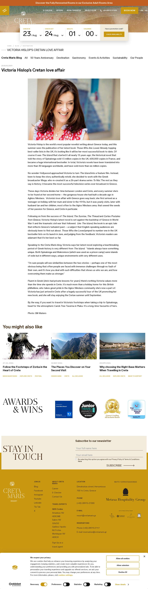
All (26, 57)
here (80, 461)
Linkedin (37, 503)
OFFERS (59, 10)
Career (55, 488)
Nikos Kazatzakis (10, 376)
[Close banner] (144, 556)
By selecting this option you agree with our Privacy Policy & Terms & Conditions (108, 460)
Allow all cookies (123, 558)
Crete (66, 376)
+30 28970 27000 (110, 10)
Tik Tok (37, 507)
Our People (136, 57)
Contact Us (57, 497)
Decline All (123, 572)
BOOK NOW (129, 10)
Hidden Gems (56, 376)
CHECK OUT (49, 29)
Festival (38, 376)
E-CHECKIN (47, 10)
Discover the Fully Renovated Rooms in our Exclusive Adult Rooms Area (74, 3)
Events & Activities (99, 57)
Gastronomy (79, 57)
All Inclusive (77, 376)
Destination (28, 46)
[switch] (66, 584)
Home (9, 46)
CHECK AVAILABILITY (114, 34)
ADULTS (70, 29)
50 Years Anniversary (42, 57)
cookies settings (65, 575)
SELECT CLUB (90, 10)
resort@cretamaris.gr (86, 515)
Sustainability (120, 57)
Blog (17, 46)
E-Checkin (56, 492)
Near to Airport (135, 376)
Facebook (38, 490)
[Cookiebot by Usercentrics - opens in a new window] (15, 584)
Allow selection (123, 565)
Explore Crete (26, 376)
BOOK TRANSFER (74, 10)
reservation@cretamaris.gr (95, 532)
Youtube (37, 499)
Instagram (38, 495)
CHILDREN (87, 29)
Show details (120, 584)
